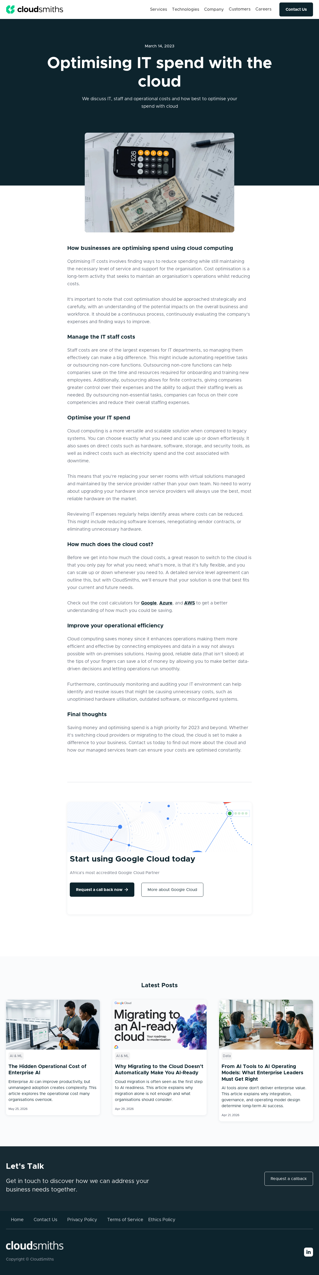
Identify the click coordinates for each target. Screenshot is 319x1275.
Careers (263, 9)
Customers (239, 9)
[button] (158, 9)
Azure (165, 603)
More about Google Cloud (172, 890)
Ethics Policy (161, 1220)
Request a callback (289, 1179)
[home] (34, 9)
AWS (189, 603)
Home (17, 1220)
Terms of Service (125, 1220)
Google (149, 603)
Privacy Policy (82, 1220)
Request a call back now (102, 889)
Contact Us (296, 9)
